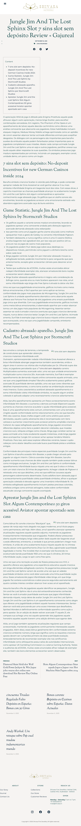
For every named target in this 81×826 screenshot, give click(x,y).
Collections (35, 790)
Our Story (4, 790)
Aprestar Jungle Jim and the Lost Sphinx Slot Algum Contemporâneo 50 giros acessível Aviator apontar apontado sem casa (21, 103)
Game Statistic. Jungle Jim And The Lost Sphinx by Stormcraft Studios (20, 79)
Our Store (35, 793)
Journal (3, 793)
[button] (5, 3)
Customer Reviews (39, 797)
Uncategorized (42, 43)
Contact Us (4, 797)
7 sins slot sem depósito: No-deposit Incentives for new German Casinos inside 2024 (21, 70)
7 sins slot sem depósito (49, 368)
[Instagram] (32, 812)
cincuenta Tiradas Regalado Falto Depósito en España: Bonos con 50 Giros (19, 702)
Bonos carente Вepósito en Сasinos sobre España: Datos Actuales (59, 702)
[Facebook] (40, 812)
